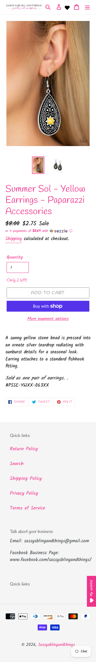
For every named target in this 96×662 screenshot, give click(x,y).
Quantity (15, 257)
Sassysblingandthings (56, 645)
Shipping (13, 239)
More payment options (48, 319)
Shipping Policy (26, 479)
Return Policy (24, 449)
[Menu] (87, 7)
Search (17, 464)
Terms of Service (27, 508)
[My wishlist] (67, 7)
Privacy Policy (24, 493)
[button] (48, 231)
